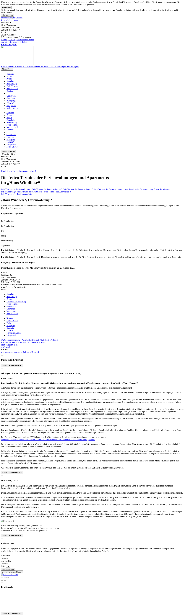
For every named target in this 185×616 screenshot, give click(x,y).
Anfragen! (5, 347)
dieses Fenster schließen (12, 365)
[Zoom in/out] (8, 577)
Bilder (9, 76)
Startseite (10, 74)
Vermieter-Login (14, 333)
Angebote (11, 81)
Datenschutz (6, 18)
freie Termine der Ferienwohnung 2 (47, 189)
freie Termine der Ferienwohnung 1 (16, 189)
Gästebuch (11, 96)
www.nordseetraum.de (10, 352)
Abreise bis (6, 561)
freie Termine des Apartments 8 (57, 192)
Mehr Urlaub (12, 108)
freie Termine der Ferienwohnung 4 (109, 189)
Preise (9, 79)
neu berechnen (8, 569)
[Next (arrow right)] (5, 580)
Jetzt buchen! (12, 88)
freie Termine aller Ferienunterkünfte (16, 194)
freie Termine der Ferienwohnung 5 (140, 189)
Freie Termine (12, 86)
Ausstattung (12, 83)
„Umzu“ (10, 103)
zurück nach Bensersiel (30, 352)
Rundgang (11, 101)
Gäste (3, 566)
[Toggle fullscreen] (5, 577)
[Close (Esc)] (2, 577)
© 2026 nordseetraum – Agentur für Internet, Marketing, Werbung (29, 340)
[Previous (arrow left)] (2, 580)
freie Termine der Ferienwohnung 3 (78, 189)
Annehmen (6, 7)
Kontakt (10, 91)
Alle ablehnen (7, 15)
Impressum (17, 18)
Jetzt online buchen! (9, 345)
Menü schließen (8, 152)
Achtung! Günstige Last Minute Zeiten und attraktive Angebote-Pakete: (17, 42)
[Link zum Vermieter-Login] (9, 574)
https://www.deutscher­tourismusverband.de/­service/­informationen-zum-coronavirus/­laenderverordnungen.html (48, 439)
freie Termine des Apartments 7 (30, 192)
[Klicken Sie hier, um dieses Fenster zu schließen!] (2, 355)
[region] (92, 20)
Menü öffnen (7, 69)
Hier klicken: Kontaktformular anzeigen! (18, 171)
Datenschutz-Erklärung (16, 301)
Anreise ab (5, 556)
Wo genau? (11, 105)
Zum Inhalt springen (9, 20)
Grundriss (11, 98)
